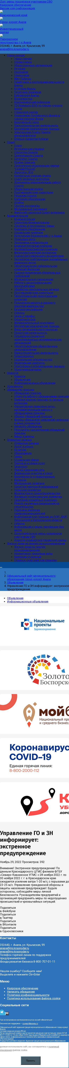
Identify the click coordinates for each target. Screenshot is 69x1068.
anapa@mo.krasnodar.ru (14, 49)
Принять (30, 1060)
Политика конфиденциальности (28, 995)
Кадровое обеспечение (15, 5)
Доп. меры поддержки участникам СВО (26, 1)
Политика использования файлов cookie (34, 998)
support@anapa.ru (30, 1024)
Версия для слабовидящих (17, 8)
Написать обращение (21, 991)
